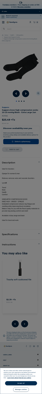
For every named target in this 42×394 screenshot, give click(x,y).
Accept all (21, 383)
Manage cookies (21, 389)
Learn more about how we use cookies (19, 378)
